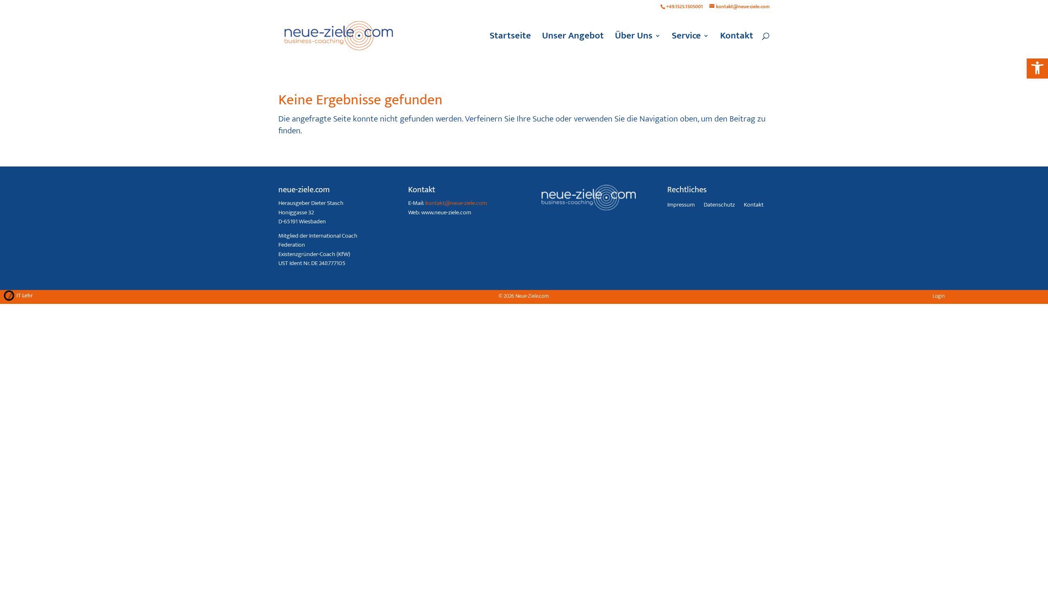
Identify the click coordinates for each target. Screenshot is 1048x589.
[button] (1037, 68)
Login (939, 296)
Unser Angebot (573, 38)
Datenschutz (719, 206)
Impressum (681, 206)
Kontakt (736, 38)
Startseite (510, 38)
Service (686, 38)
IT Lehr (24, 295)
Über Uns (634, 38)
